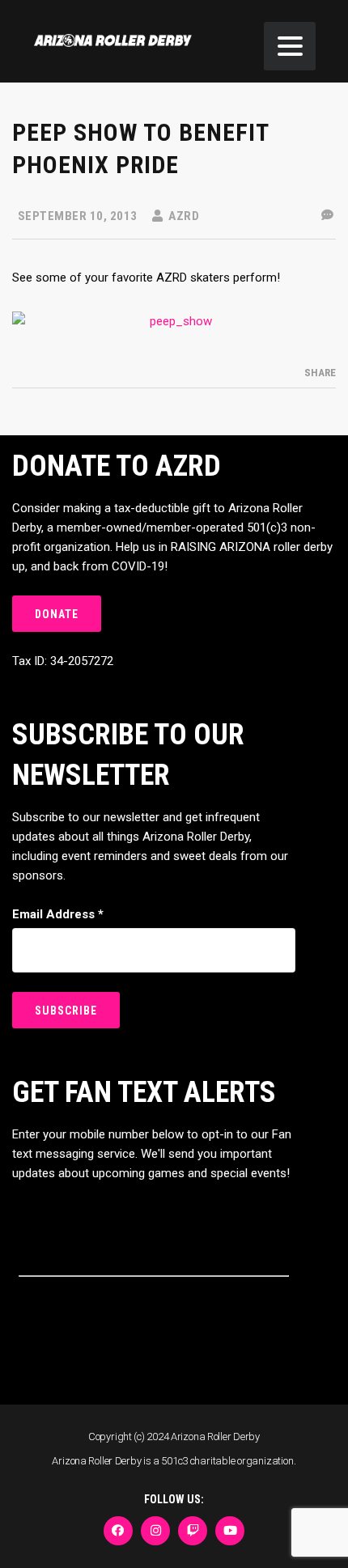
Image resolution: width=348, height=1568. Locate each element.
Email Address (58, 914)
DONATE (57, 614)
